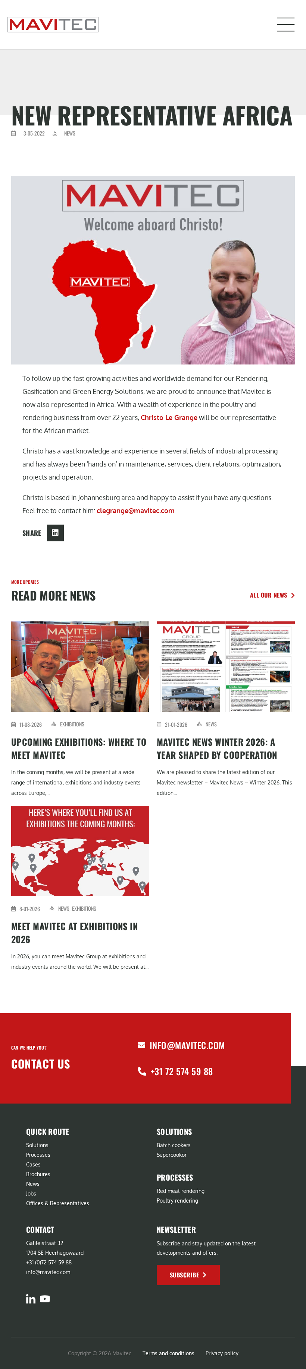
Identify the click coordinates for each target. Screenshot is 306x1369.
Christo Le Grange (169, 417)
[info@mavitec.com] (141, 1045)
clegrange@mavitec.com (136, 510)
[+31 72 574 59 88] (142, 1071)
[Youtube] (44, 1298)
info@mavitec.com (187, 1045)
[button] (286, 24)
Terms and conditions (168, 1353)
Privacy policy (222, 1353)
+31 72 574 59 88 (182, 1071)
